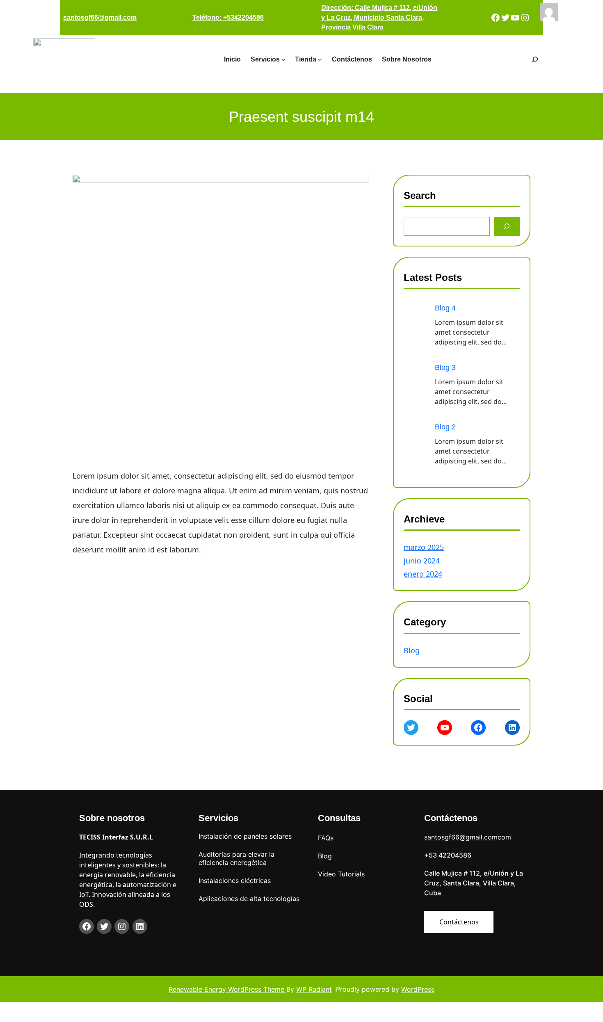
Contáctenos (459, 921)
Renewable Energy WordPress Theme (227, 989)
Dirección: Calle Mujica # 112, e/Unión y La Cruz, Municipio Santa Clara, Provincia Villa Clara (379, 17)
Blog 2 (445, 427)
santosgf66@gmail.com (100, 17)
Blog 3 (445, 367)
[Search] (507, 226)
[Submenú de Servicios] (283, 59)
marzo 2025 (424, 547)
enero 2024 (423, 574)
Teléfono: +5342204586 (228, 17)
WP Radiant (314, 989)
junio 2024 (422, 561)
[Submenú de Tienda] (320, 59)
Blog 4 (445, 308)
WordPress (417, 989)
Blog (412, 650)
